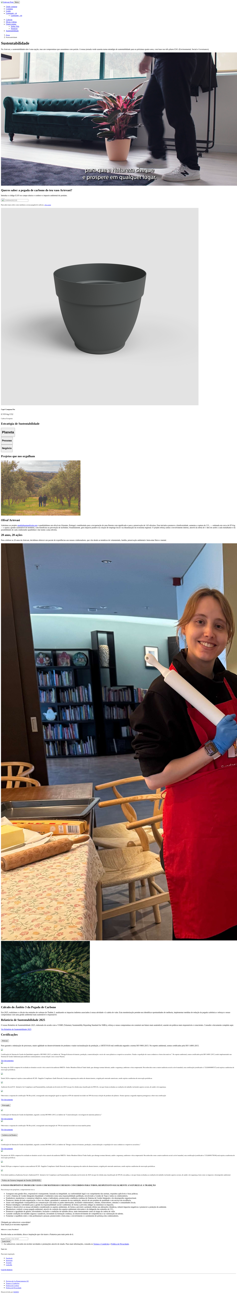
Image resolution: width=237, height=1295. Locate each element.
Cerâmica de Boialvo (9, 1135)
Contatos (9, 9)
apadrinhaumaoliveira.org (27, 525)
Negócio (14, 29)
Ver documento (7, 1100)
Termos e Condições (101, 1244)
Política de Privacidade (120, 1244)
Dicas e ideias (11, 22)
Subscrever (6, 1241)
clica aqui (47, 205)
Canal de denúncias (6, 1269)
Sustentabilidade (12, 31)
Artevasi (5, 1041)
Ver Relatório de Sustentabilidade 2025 (16, 1029)
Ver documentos (7, 1061)
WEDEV (16, 1292)
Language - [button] (11, 13)
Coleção (9, 20)
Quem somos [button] (11, 24)
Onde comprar (11, 7)
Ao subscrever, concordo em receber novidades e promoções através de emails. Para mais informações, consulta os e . (66, 1244)
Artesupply (6, 1105)
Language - (16, 15)
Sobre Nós (15, 26)
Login (8, 11)
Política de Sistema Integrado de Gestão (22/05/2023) (21, 1180)
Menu (17, 2)
